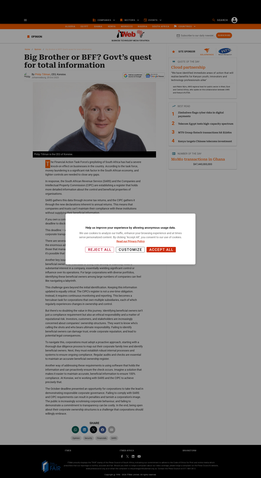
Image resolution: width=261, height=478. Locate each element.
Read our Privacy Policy (130, 241)
